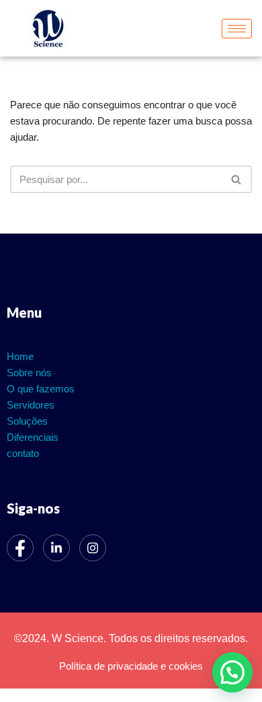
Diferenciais (32, 437)
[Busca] (237, 179)
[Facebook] (20, 547)
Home (20, 356)
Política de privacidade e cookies (131, 666)
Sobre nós (29, 372)
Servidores (30, 405)
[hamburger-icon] (237, 28)
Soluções (27, 421)
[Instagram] (92, 547)
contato (23, 453)
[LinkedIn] (56, 547)
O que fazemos (41, 388)
